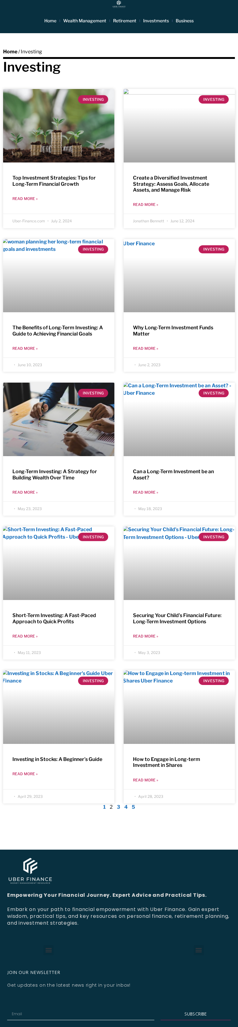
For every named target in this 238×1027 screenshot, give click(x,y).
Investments (156, 20)
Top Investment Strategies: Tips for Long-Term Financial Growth (54, 181)
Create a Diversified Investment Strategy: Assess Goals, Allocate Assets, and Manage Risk (171, 184)
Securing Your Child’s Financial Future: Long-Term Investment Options (177, 618)
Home (50, 20)
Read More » (25, 198)
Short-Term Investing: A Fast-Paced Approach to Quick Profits (54, 618)
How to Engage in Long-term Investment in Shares (166, 762)
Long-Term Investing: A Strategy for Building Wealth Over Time (54, 474)
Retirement (124, 20)
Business (185, 20)
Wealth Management (84, 20)
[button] (48, 950)
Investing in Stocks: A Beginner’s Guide (57, 759)
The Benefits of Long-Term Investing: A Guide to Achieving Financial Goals (57, 330)
